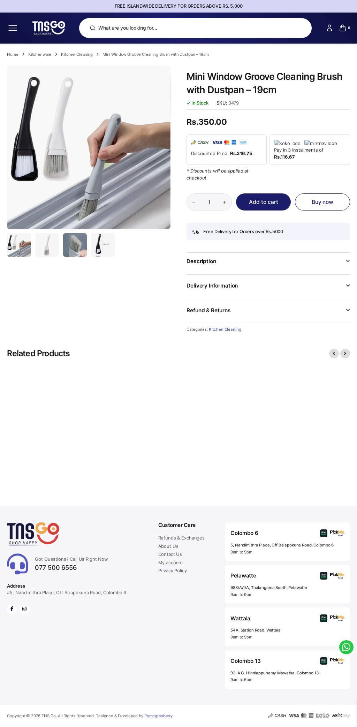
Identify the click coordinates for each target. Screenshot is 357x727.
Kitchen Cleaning (77, 54)
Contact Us (170, 554)
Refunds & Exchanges (181, 538)
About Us (168, 546)
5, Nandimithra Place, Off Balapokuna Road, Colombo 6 (282, 545)
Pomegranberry (158, 715)
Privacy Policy (172, 570)
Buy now (322, 202)
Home (12, 54)
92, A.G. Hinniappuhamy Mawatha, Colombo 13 (274, 673)
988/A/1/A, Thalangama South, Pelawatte (268, 587)
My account (170, 562)
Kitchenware (39, 54)
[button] (268, 265)
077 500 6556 (71, 563)
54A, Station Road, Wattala (255, 630)
